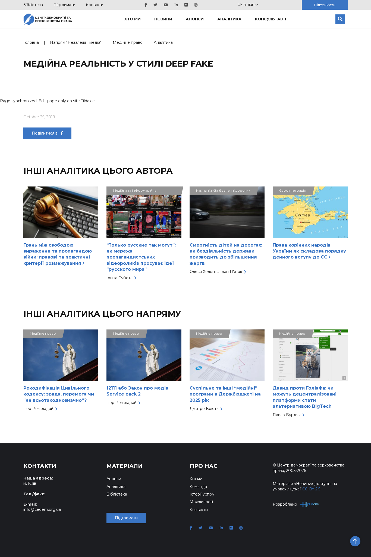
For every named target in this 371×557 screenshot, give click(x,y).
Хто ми (132, 19)
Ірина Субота (119, 277)
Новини (163, 19)
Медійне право (128, 42)
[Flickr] (186, 5)
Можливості (201, 501)
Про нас (204, 466)
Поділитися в (45, 133)
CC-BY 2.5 (311, 489)
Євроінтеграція (292, 190)
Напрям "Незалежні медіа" (76, 42)
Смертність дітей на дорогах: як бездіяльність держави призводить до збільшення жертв (226, 254)
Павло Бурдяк (287, 414)
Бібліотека (33, 4)
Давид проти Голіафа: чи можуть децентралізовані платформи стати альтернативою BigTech (305, 397)
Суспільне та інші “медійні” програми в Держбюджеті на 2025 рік (225, 394)
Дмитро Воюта (204, 408)
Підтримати (64, 4)
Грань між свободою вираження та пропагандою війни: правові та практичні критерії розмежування (57, 254)
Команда (198, 486)
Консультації (270, 19)
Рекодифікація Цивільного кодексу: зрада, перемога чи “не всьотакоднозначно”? (58, 394)
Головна (31, 42)
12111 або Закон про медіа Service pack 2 (137, 391)
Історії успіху (202, 494)
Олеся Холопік (204, 271)
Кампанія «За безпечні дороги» (223, 190)
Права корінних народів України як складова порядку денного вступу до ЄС (309, 251)
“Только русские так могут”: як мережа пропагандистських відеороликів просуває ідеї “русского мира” (141, 257)
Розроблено (285, 504)
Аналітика (229, 19)
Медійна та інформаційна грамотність (134, 191)
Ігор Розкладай (38, 408)
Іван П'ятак (231, 271)
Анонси (195, 19)
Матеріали (124, 466)
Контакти (94, 4)
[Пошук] (340, 19)
